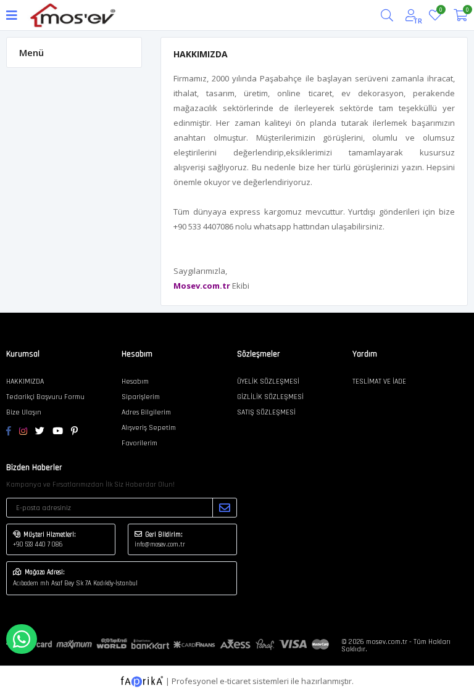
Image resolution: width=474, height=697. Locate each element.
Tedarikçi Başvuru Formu (45, 397)
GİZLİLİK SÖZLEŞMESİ (270, 397)
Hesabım (135, 381)
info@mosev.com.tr (160, 544)
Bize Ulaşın (23, 412)
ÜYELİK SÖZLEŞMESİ (268, 381)
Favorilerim (440, 11)
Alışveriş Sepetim (149, 427)
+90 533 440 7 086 (37, 544)
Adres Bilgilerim (146, 412)
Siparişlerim (141, 397)
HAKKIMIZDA (25, 381)
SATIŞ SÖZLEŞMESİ (266, 412)
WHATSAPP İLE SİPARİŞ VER (21, 639)
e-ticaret (235, 680)
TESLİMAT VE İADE (379, 381)
